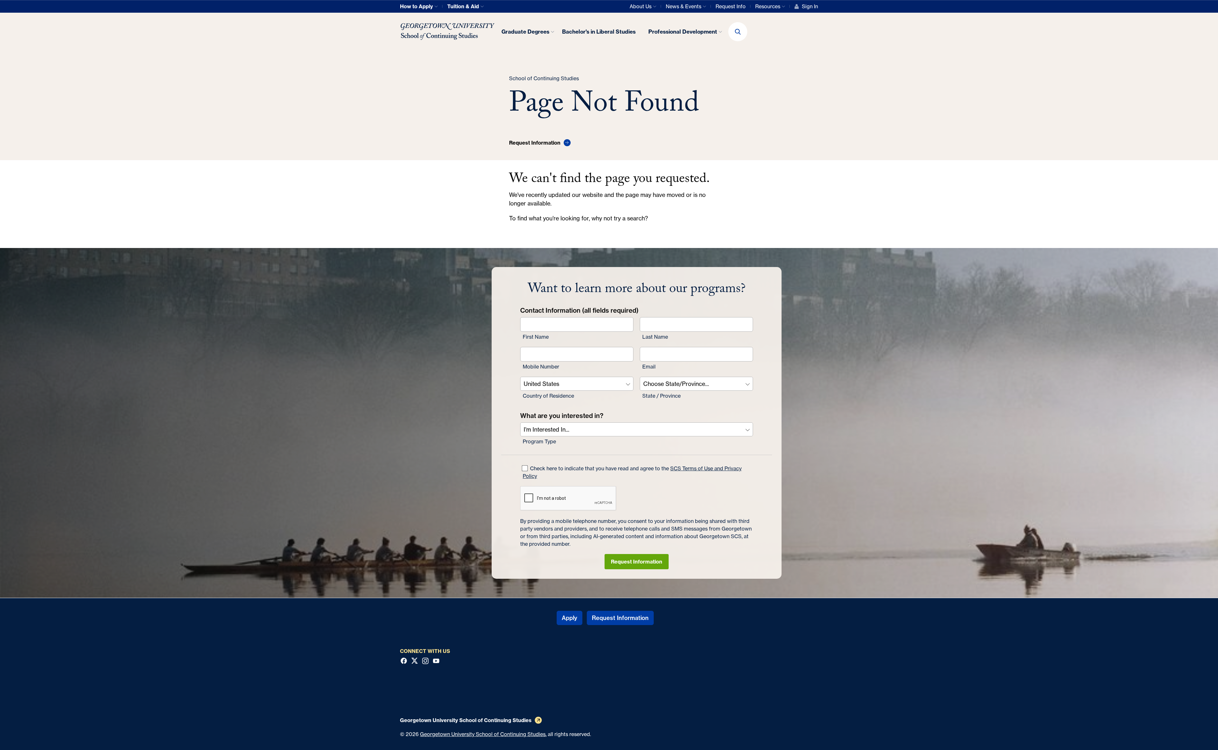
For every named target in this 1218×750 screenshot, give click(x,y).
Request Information (636, 561)
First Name (536, 337)
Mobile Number (541, 366)
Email (649, 366)
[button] (737, 31)
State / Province (661, 396)
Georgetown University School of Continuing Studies (483, 734)
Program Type (539, 441)
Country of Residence (548, 396)
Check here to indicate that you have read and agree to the (632, 472)
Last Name (655, 337)
